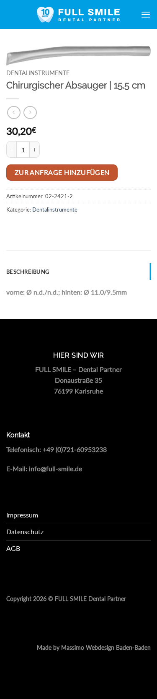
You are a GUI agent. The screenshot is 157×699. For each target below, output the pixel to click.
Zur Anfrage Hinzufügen (62, 172)
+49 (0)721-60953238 (75, 449)
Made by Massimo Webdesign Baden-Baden (94, 647)
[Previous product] (29, 112)
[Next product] (13, 112)
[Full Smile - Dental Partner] (79, 15)
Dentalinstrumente (37, 73)
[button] (146, 14)
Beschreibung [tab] (27, 271)
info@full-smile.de (55, 468)
